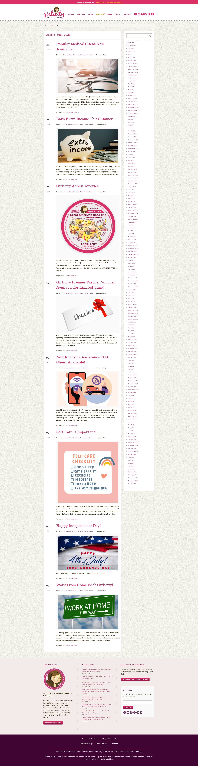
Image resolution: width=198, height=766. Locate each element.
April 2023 (131, 163)
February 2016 (132, 410)
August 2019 (132, 289)
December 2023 (133, 139)
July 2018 (131, 325)
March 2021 (131, 236)
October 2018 (132, 316)
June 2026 (131, 51)
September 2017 (133, 354)
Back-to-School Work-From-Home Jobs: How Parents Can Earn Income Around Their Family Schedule (96, 691)
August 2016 (132, 392)
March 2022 (132, 201)
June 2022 (131, 192)
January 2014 (132, 475)
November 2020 (133, 248)
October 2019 (132, 283)
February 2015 (132, 436)
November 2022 (133, 178)
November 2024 (133, 107)
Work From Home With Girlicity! (84, 585)
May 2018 (131, 331)
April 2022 (131, 198)
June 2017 (131, 363)
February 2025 (132, 98)
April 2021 (131, 234)
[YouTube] (134, 712)
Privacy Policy (86, 744)
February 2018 (132, 339)
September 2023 (133, 148)
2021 (51, 25)
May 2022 (131, 195)
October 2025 (132, 75)
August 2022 (132, 187)
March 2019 (131, 301)
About (71, 14)
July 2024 (131, 119)
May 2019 (131, 298)
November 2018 (133, 313)
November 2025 (133, 72)
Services (81, 14)
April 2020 (131, 269)
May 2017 (131, 366)
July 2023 (131, 154)
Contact (128, 14)
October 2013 (132, 483)
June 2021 (131, 228)
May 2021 (131, 231)
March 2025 (131, 95)
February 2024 (132, 134)
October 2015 (132, 422)
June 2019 (131, 295)
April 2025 (131, 92)
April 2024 (131, 128)
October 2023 (132, 145)
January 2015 (132, 439)
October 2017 (132, 351)
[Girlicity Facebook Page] (135, 14)
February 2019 (132, 304)
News (118, 14)
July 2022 (131, 189)
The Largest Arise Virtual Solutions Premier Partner (78, 55)
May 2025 (131, 89)
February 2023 (132, 169)
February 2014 (132, 472)
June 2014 (131, 460)
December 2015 (132, 416)
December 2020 (133, 245)
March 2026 (132, 60)
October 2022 (132, 181)
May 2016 (131, 401)
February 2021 (132, 239)
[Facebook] (131, 712)
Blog (104, 55)
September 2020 (133, 254)
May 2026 (131, 54)
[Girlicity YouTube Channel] (139, 14)
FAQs (90, 14)
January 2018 (132, 342)
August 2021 (132, 222)
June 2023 (131, 157)
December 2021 (133, 210)
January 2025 (132, 101)
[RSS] (124, 712)
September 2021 (133, 219)
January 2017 (132, 378)
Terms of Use (101, 744)
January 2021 (132, 242)
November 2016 (133, 384)
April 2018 (131, 334)
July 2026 (131, 48)
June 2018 (131, 328)
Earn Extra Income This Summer (84, 119)
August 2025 (132, 81)
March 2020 (132, 272)
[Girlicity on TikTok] (152, 14)
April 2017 (131, 369)
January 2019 (132, 307)
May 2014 (131, 463)
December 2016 (133, 381)
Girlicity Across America (77, 186)
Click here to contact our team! (109, 2)
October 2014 (132, 448)
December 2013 (133, 478)
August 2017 (132, 357)
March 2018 (131, 337)
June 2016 (131, 398)
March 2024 (132, 131)
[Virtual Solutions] (54, 13)
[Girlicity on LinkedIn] (149, 14)
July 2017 (131, 360)
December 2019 (133, 278)
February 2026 (132, 63)
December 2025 (133, 69)
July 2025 (131, 84)
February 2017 (132, 375)
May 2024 (131, 125)
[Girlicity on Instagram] (142, 14)
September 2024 (133, 113)
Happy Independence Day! (78, 525)
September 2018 (133, 319)
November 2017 (133, 348)
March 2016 (131, 407)
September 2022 (133, 184)
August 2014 (132, 454)
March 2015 (131, 433)
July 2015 (131, 425)
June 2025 (131, 87)
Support (100, 14)
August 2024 (132, 116)
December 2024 (133, 104)
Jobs (110, 14)
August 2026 (132, 45)
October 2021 (132, 216)
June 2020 (131, 263)
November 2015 (133, 419)
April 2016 (131, 404)
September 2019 (133, 286)
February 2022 (132, 204)
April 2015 (131, 431)
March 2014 (131, 469)
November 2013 (133, 481)
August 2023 (132, 151)
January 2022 (132, 207)
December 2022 (133, 175)
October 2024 (132, 110)
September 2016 (133, 389)
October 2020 (132, 251)
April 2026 (131, 57)
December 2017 (133, 345)
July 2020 (131, 260)
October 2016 (132, 386)
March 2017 (131, 372)
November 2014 (133, 445)
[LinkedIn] (137, 712)
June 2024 (131, 122)
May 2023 (131, 160)
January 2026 (132, 66)
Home (45, 25)
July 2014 (131, 457)
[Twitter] (127, 712)
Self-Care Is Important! (76, 432)
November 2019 (133, 281)
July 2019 (131, 292)
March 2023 (132, 166)
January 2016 (132, 413)
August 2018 (132, 322)
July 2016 (131, 395)
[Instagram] (141, 712)
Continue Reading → (72, 112)
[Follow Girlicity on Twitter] (145, 14)
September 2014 (133, 451)
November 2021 (133, 213)
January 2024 (132, 137)
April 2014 (131, 466)
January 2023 (132, 172)
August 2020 (132, 257)
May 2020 (131, 266)
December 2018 (133, 310)
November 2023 (133, 142)
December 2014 (133, 442)
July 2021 (131, 225)
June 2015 (131, 428)
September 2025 (133, 78)
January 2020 (132, 275)
